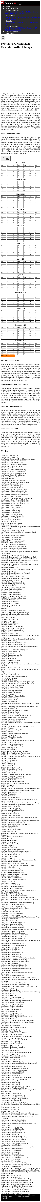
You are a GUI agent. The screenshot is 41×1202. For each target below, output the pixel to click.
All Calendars (10, 15)
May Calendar (19, 14)
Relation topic (11, 33)
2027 (3, 39)
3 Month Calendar (22, 17)
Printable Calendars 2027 (29, 28)
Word (7, 356)
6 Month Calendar (10, 19)
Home (8, 6)
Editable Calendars (13, 26)
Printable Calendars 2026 (13, 28)
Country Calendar (12, 31)
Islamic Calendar (12, 8)
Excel (12, 356)
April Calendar (9, 14)
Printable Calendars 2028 (13, 30)
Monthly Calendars (12, 10)
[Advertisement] (20, 71)
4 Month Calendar (34, 17)
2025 (3, 37)
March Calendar (33, 12)
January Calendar (10, 12)
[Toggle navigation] (20, 4)
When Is (9, 21)
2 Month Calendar (10, 17)
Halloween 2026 (10, 22)
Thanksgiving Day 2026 (23, 22)
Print (6, 158)
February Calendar (22, 12)
